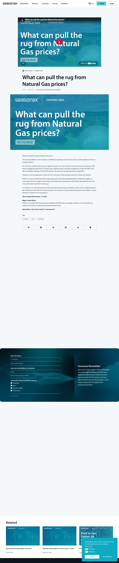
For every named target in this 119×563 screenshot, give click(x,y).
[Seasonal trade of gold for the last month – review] (59, 535)
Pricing (54, 3)
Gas (32, 219)
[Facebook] (28, 227)
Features (35, 3)
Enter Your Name (16, 356)
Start (102, 3)
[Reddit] (78, 227)
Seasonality (24, 3)
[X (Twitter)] (41, 227)
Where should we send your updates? (20, 375)
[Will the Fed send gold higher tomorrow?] (23, 535)
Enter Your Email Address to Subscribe (23, 368)
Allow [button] (92, 556)
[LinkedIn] (66, 227)
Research (64, 3)
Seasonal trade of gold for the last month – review (58, 548)
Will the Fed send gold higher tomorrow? (19, 548)
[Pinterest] (53, 227)
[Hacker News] (90, 227)
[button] (86, 549)
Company (45, 3)
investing (40, 219)
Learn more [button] (88, 546)
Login (112, 3)
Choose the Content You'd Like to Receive (24, 380)
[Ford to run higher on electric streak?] (96, 535)
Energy (25, 219)
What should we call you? (17, 363)
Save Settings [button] (107, 556)
